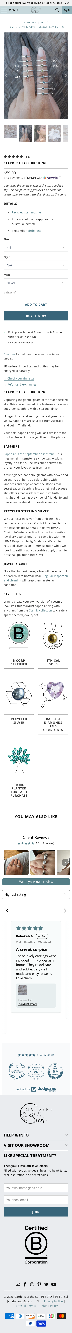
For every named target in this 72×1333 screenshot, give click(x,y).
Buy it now (36, 316)
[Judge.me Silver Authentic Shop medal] (55, 1071)
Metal (7, 275)
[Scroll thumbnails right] (65, 862)
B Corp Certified (19, 662)
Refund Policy (49, 1306)
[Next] (65, 75)
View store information (20, 342)
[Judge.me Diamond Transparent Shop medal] (17, 1071)
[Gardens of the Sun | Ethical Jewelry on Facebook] (25, 1284)
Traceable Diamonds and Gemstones (53, 724)
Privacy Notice (53, 1301)
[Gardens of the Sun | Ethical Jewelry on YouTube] (54, 1284)
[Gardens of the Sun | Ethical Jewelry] (36, 10)
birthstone (34, 231)
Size (6, 239)
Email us (9, 354)
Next (43, 22)
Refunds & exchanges (21, 384)
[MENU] (2, 10)
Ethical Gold (53, 662)
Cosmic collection (40, 610)
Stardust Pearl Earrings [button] (27, 1004)
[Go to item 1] (16, 862)
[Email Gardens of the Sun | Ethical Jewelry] (18, 1284)
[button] (32, 178)
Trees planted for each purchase (18, 790)
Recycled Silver (19, 721)
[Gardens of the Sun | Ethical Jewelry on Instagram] (32, 1284)
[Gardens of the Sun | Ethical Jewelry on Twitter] (47, 1284)
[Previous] (7, 75)
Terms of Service (25, 1306)
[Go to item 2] (42, 862)
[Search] (57, 10)
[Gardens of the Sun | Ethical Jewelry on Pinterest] (39, 1284)
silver (39, 212)
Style (7, 257)
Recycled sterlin (22, 212)
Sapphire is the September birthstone (29, 454)
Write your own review (36, 882)
